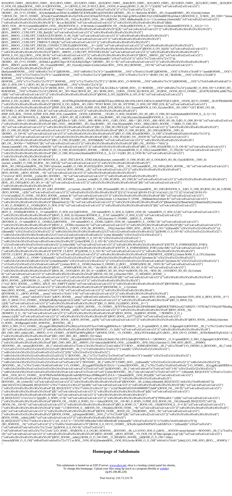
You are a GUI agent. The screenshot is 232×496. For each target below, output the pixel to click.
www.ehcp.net (117, 465)
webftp (164, 468)
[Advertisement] (43, 488)
